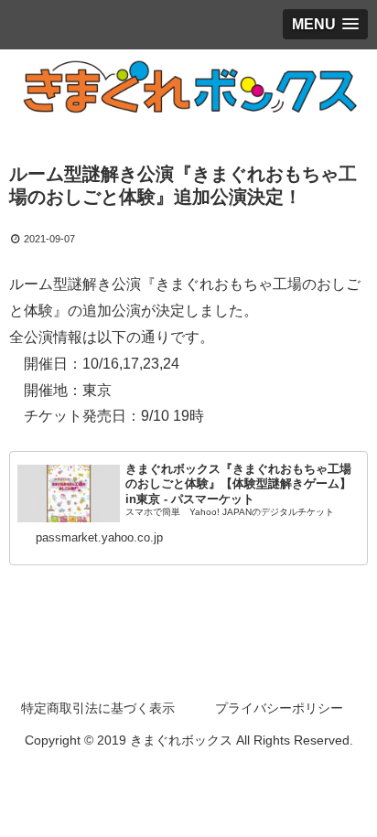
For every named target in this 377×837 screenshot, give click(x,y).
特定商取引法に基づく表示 (98, 708)
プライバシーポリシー (279, 708)
